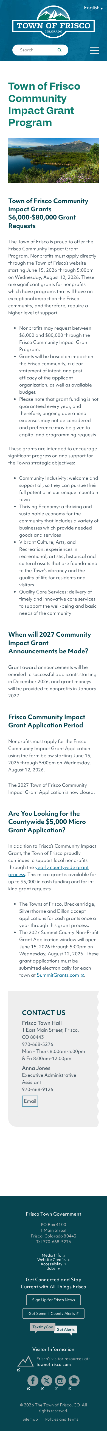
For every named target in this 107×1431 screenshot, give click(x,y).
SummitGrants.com (58, 975)
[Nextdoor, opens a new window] (74, 1383)
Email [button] (30, 1101)
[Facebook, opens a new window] (32, 1383)
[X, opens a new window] (46, 1383)
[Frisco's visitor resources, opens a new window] (53, 1364)
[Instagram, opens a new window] (60, 1383)
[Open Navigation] (94, 50)
